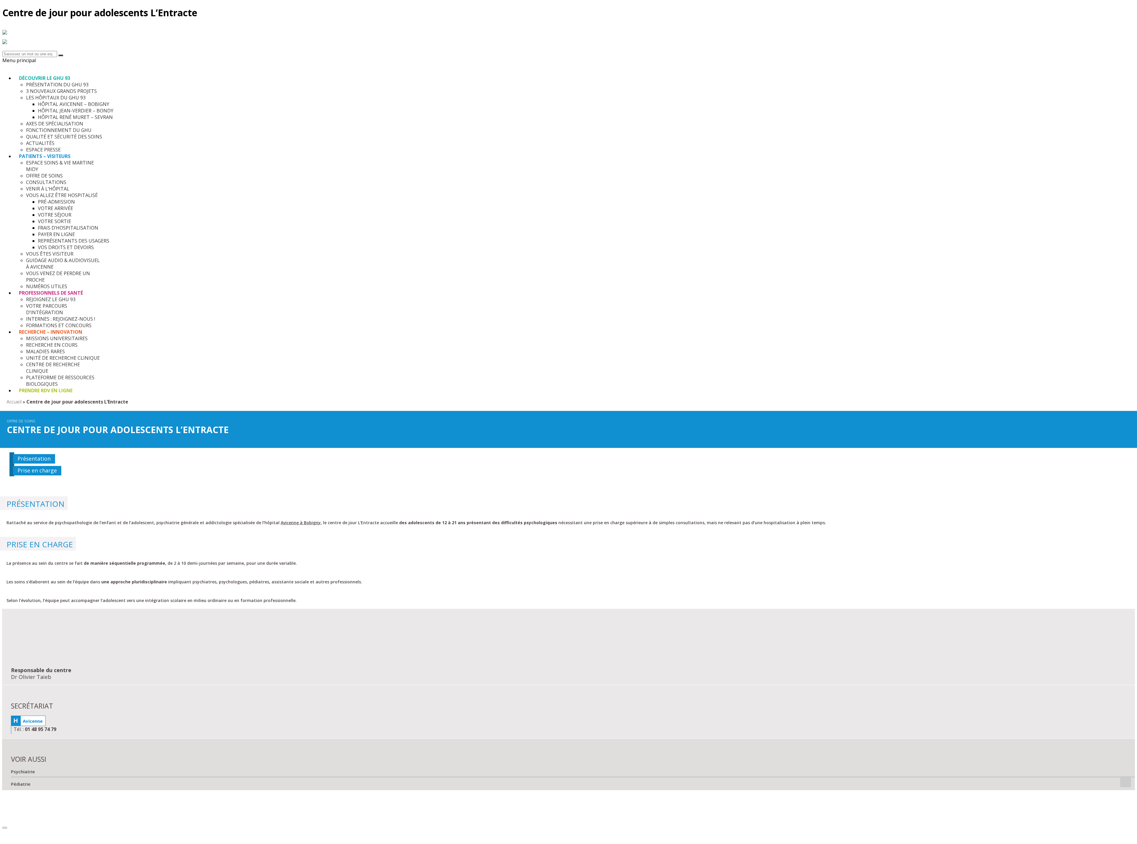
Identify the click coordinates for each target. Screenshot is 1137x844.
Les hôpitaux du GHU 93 (141, 810)
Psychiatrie (23, 771)
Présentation (34, 458)
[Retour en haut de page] (4, 828)
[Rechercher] (60, 55)
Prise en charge (37, 470)
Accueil (14, 401)
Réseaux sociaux (354, 810)
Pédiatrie (20, 784)
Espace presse (875, 810)
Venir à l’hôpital (709, 810)
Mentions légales (1047, 810)
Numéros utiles (529, 810)
